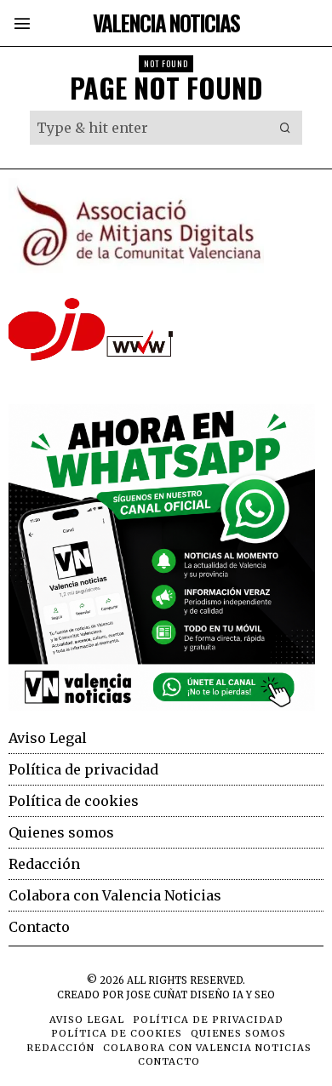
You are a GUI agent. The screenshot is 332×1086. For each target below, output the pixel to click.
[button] (285, 128)
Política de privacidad (83, 769)
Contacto (39, 926)
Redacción (44, 863)
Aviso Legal (48, 737)
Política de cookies (74, 800)
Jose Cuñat (156, 995)
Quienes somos (61, 832)
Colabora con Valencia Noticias (115, 895)
